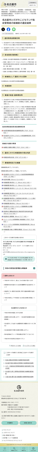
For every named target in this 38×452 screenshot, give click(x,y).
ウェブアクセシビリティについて (12, 440)
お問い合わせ (28, 423)
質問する (24, 450)
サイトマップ (7, 430)
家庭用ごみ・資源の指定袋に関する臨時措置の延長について (19, 292)
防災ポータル (33, 5)
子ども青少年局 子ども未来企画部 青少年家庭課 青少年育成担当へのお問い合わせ (20, 258)
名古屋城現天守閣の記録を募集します (15, 330)
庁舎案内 (10, 423)
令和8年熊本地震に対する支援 (13, 312)
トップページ (12, 9)
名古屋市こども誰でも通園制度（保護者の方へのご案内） (20, 324)
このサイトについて (9, 432)
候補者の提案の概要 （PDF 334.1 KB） (16, 147)
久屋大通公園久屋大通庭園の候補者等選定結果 (19, 376)
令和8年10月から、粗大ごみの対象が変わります (18, 280)
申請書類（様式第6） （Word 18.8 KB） (16, 203)
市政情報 (20, 9)
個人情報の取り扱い (9, 435)
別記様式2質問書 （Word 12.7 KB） (15, 216)
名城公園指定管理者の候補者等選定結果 (17, 360)
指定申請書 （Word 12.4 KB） (13, 179)
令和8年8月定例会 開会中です (13, 338)
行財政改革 (28, 9)
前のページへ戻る (16, 345)
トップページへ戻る (30, 345)
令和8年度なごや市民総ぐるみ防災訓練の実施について (19, 299)
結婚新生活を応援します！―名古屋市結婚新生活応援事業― (19, 318)
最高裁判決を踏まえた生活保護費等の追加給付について (19, 286)
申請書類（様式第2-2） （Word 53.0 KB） (17, 185)
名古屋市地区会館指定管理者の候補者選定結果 (19, 363)
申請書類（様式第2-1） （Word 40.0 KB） (17, 182)
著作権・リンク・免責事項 (10, 438)
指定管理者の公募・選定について (19, 11)
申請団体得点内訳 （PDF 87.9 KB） (15, 157)
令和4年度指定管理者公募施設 (16, 268)
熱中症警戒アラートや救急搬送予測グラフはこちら (19, 334)
